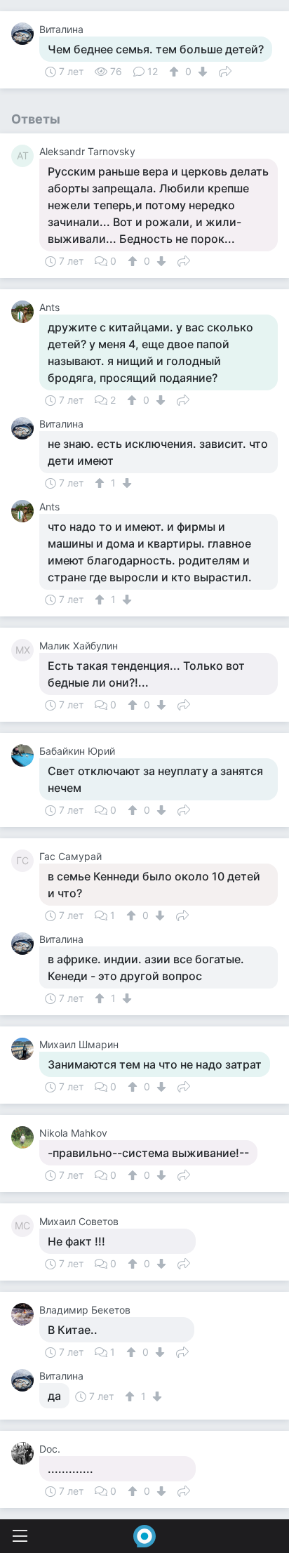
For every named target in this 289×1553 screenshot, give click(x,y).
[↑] (175, 71)
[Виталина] (25, 33)
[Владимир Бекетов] (25, 1314)
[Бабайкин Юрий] (25, 755)
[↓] (201, 71)
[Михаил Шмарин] (25, 1049)
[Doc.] (25, 1453)
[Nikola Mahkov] (25, 1137)
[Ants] (25, 311)
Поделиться (225, 70)
